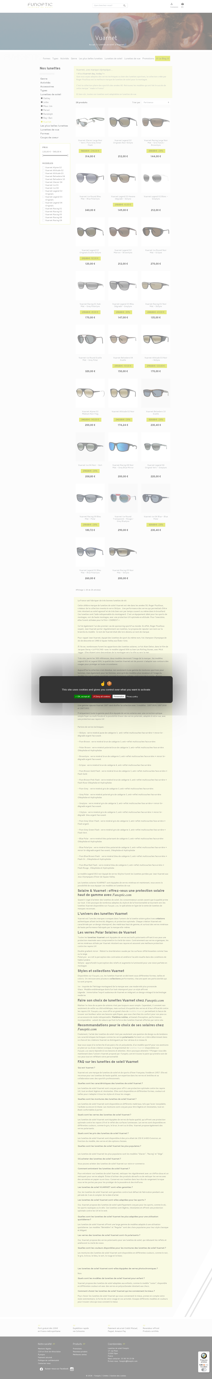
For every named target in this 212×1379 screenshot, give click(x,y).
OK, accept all (83, 696)
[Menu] (208, 1352)
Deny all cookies (102, 696)
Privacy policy (132, 696)
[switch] (203, 1369)
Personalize (119, 696)
